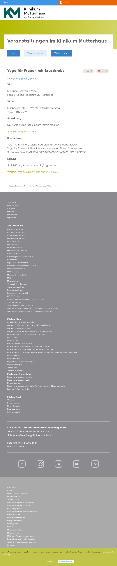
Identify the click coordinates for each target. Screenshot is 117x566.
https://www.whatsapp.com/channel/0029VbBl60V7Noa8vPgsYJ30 (95, 464)
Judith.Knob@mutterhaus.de (23, 131)
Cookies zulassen (65, 561)
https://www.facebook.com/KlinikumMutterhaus (22, 464)
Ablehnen (50, 561)
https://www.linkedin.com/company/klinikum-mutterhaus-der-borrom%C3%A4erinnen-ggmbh (58, 465)
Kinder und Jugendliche (19, 374)
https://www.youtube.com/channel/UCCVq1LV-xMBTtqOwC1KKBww (77, 464)
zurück (89, 71)
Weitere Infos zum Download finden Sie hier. (32, 172)
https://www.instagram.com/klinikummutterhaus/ (40, 464)
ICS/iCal (104, 71)
